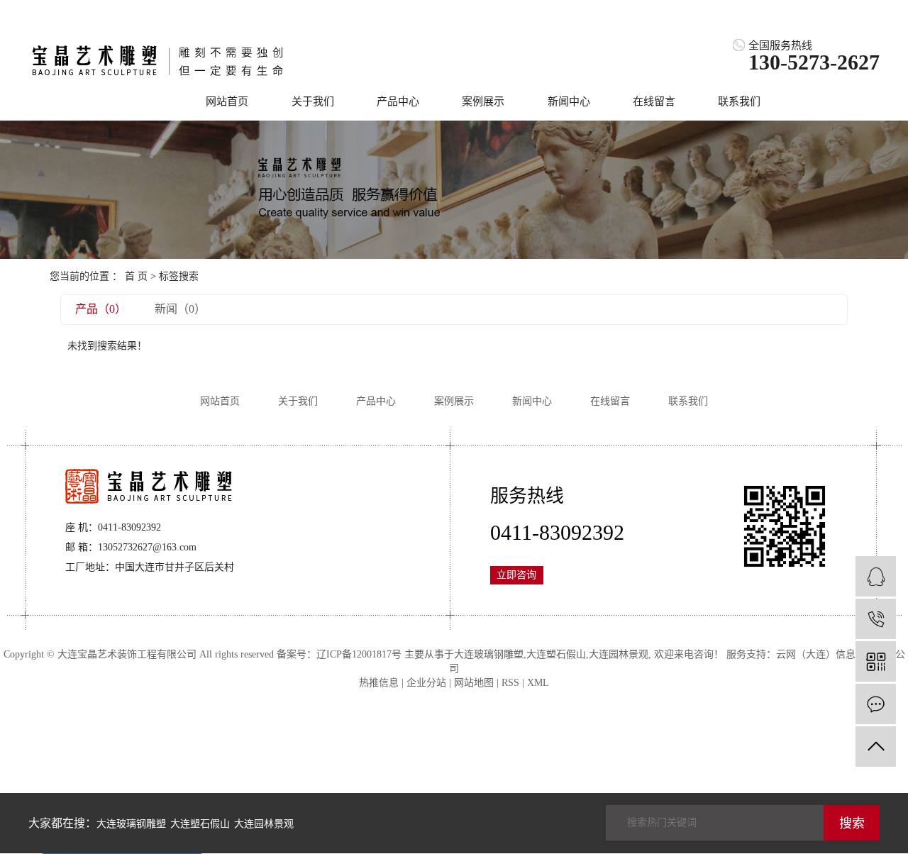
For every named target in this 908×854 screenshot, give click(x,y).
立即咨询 (516, 575)
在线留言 (654, 101)
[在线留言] (876, 704)
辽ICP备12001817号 (359, 654)
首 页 (136, 276)
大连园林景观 (618, 654)
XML (538, 682)
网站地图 (474, 682)
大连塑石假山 (556, 654)
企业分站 (426, 682)
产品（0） (100, 309)
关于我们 (313, 101)
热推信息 (379, 682)
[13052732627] (876, 619)
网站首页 (227, 101)
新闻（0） (180, 309)
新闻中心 (569, 101)
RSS (510, 682)
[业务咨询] (876, 576)
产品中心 (398, 101)
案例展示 (483, 101)
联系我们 (739, 101)
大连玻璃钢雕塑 (489, 654)
